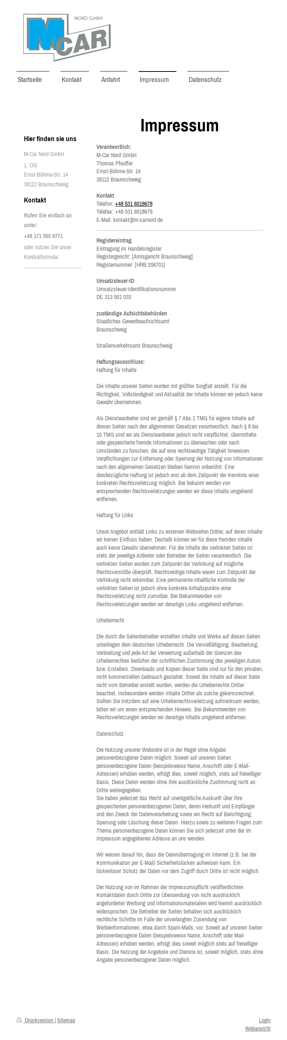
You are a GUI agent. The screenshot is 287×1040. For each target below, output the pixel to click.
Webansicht (258, 1028)
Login (265, 1020)
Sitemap (66, 1020)
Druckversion (39, 1020)
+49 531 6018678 (133, 203)
